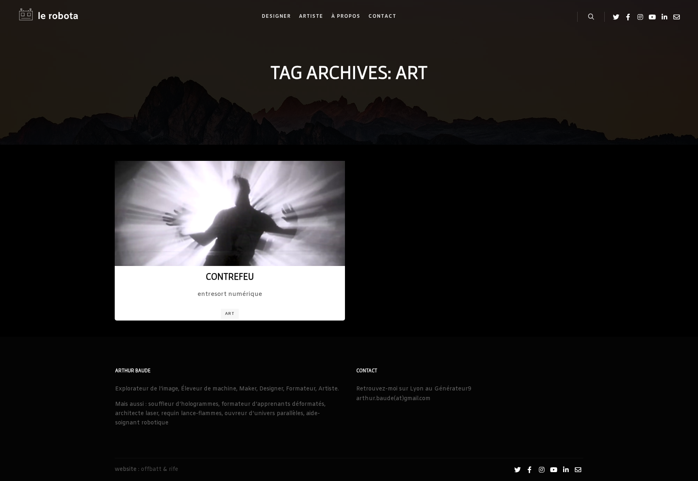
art (230, 313)
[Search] (591, 17)
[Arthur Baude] (48, 17)
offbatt (151, 469)
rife (173, 469)
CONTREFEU (230, 276)
